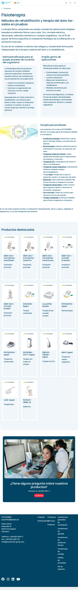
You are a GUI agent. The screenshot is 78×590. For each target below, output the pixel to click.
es (18, 3)
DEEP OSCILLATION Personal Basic (10, 258)
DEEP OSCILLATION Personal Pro (29, 258)
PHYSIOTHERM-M (27, 401)
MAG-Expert (67, 352)
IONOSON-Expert (28, 305)
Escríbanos (39, 495)
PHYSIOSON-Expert (9, 353)
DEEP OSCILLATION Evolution (67, 258)
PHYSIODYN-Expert (67, 305)
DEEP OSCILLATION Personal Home (48, 258)
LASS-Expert (9, 400)
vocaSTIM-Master (47, 305)
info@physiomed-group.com (12, 542)
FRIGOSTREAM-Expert (46, 354)
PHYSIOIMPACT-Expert (29, 353)
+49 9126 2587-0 (16, 537)
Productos (7, 8)
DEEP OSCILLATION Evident (9, 306)
